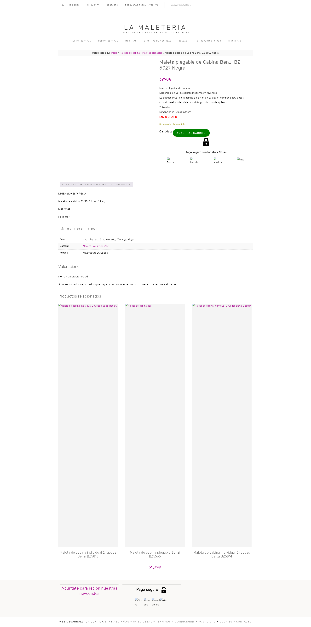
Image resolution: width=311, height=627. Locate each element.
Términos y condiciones (175, 621)
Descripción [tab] (69, 185)
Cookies (226, 621)
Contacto (244, 621)
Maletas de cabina (130, 53)
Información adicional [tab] (93, 185)
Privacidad (207, 621)
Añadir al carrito (191, 133)
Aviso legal (142, 621)
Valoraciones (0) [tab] (121, 185)
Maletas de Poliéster (95, 246)
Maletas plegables (152, 53)
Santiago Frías (117, 621)
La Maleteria (155, 27)
